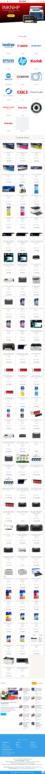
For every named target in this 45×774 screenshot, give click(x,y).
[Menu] (1, 1)
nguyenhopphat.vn (22, 772)
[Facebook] (19, 740)
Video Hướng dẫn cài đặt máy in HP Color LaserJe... (26, 698)
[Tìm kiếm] (4, 1)
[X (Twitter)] (21, 740)
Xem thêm (11, 15)
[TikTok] (23, 740)
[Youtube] (26, 740)
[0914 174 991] (11, 1)
